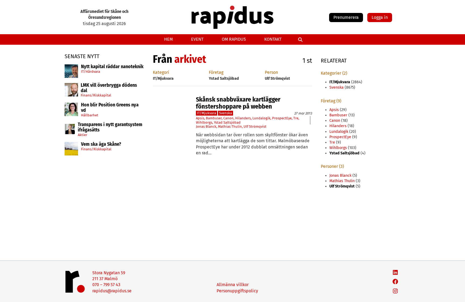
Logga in (380, 17)
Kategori (161, 72)
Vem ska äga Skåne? (101, 144)
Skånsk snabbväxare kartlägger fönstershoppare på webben (238, 103)
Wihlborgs (204, 122)
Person (271, 72)
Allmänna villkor (233, 284)
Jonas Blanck (206, 126)
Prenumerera (346, 17)
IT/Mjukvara (206, 113)
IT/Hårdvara (90, 72)
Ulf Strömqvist (255, 126)
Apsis (200, 118)
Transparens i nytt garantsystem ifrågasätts (110, 127)
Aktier (82, 135)
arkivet (190, 59)
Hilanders (243, 118)
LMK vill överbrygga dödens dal (109, 88)
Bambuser (214, 118)
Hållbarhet (89, 115)
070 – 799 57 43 (106, 284)
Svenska (225, 113)
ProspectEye (282, 118)
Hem (168, 39)
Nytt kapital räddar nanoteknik (112, 67)
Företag (216, 72)
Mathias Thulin (230, 126)
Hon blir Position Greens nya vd (110, 107)
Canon (228, 118)
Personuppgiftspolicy (237, 290)
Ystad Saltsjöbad (227, 122)
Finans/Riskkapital (96, 95)
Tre (295, 118)
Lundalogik (261, 118)
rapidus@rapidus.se (112, 290)
